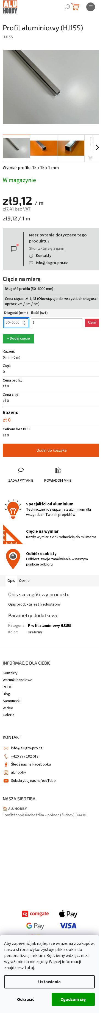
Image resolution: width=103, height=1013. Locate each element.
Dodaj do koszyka (52, 450)
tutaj (29, 968)
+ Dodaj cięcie (18, 338)
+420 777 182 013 (24, 756)
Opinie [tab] (24, 580)
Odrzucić (25, 999)
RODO (8, 687)
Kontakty (43, 255)
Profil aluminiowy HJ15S (49, 625)
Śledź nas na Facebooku (31, 764)
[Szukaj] (67, 6)
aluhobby (18, 772)
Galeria (8, 715)
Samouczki (12, 701)
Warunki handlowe (17, 680)
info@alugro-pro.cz (52, 263)
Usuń (92, 322)
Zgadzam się (73, 999)
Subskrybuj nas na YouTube (33, 780)
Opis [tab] (11, 580)
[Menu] (90, 6)
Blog (6, 694)
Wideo (8, 708)
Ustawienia (49, 982)
